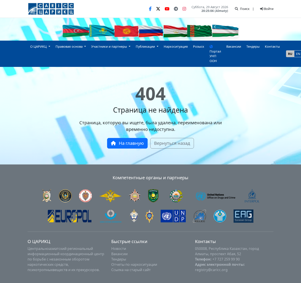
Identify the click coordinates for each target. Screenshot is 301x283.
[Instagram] (184, 9)
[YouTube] (167, 9)
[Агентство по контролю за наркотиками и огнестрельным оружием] (176, 195)
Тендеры (253, 46)
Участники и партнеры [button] (109, 46)
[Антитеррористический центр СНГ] (134, 215)
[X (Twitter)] (158, 9)
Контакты (272, 46)
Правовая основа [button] (70, 46)
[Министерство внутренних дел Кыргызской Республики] (85, 195)
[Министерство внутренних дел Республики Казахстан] (65, 195)
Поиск (244, 9)
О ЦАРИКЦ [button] (39, 46)
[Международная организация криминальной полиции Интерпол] (252, 195)
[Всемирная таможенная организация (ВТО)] (111, 215)
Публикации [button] (146, 46)
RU (290, 54)
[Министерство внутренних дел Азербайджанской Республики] (47, 195)
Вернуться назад (172, 143)
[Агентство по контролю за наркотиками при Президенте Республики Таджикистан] (135, 195)
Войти (268, 9)
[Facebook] (150, 9)
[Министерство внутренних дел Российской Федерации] (110, 195)
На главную (131, 143)
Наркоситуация (176, 46)
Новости (118, 248)
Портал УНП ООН (215, 56)
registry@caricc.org (211, 269)
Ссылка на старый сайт (131, 269)
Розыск (198, 46)
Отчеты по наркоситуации (134, 264)
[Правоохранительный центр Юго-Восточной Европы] (199, 215)
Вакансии (233, 46)
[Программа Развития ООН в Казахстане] (173, 215)
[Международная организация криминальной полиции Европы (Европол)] (70, 215)
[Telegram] (176, 9)
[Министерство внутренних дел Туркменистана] (153, 195)
